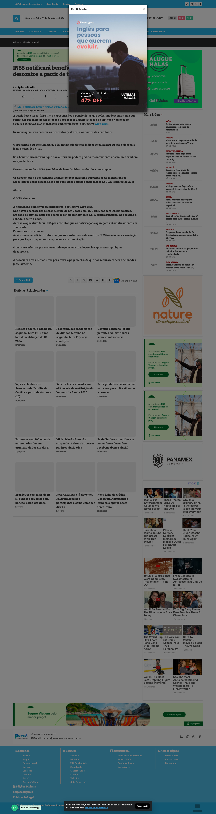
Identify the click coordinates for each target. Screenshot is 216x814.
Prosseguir (142, 806)
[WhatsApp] (14, 808)
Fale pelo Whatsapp (30, 807)
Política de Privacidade (96, 807)
